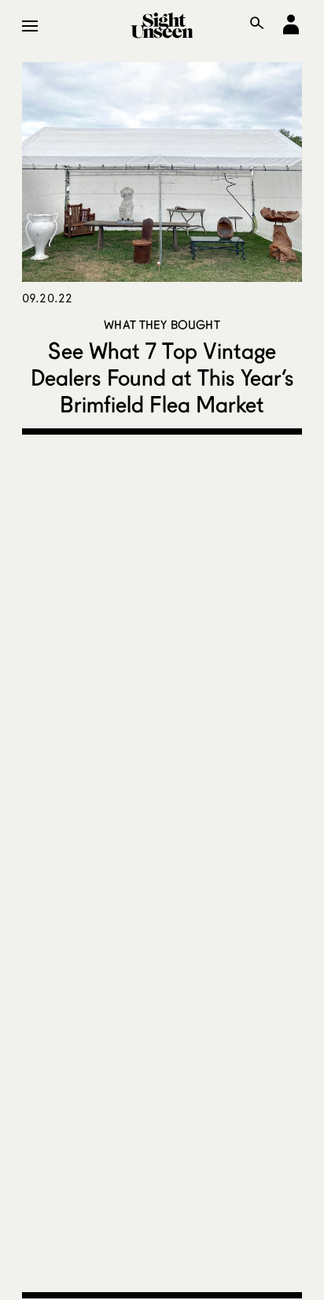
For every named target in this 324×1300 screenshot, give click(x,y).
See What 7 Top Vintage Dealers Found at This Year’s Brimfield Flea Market (162, 377)
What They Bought (161, 324)
